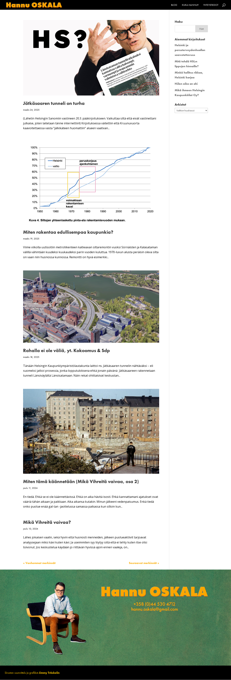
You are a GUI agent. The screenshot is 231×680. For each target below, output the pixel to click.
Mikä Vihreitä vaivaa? (47, 522)
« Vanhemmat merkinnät (39, 563)
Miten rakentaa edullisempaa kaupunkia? (68, 232)
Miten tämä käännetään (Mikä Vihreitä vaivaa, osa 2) (81, 481)
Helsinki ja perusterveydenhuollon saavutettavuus (190, 50)
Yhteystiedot (210, 5)
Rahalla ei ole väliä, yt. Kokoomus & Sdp (66, 350)
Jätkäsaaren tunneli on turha (54, 103)
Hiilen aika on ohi (186, 84)
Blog (174, 5)
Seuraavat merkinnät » (144, 563)
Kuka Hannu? (190, 5)
